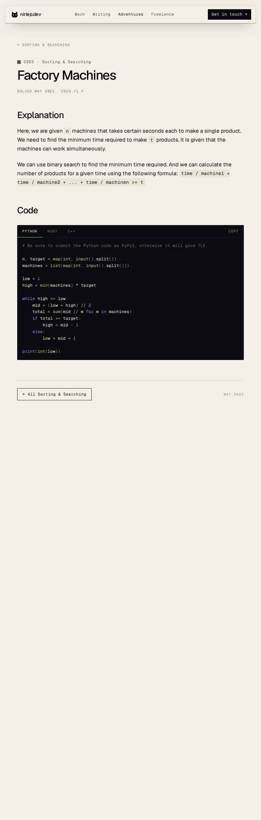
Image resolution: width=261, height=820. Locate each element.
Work (80, 14)
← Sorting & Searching (43, 45)
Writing (101, 14)
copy (234, 231)
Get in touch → (229, 14)
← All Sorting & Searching (54, 394)
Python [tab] (29, 231)
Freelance (162, 14)
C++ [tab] (71, 231)
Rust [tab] (52, 231)
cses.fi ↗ (72, 91)
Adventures (131, 14)
